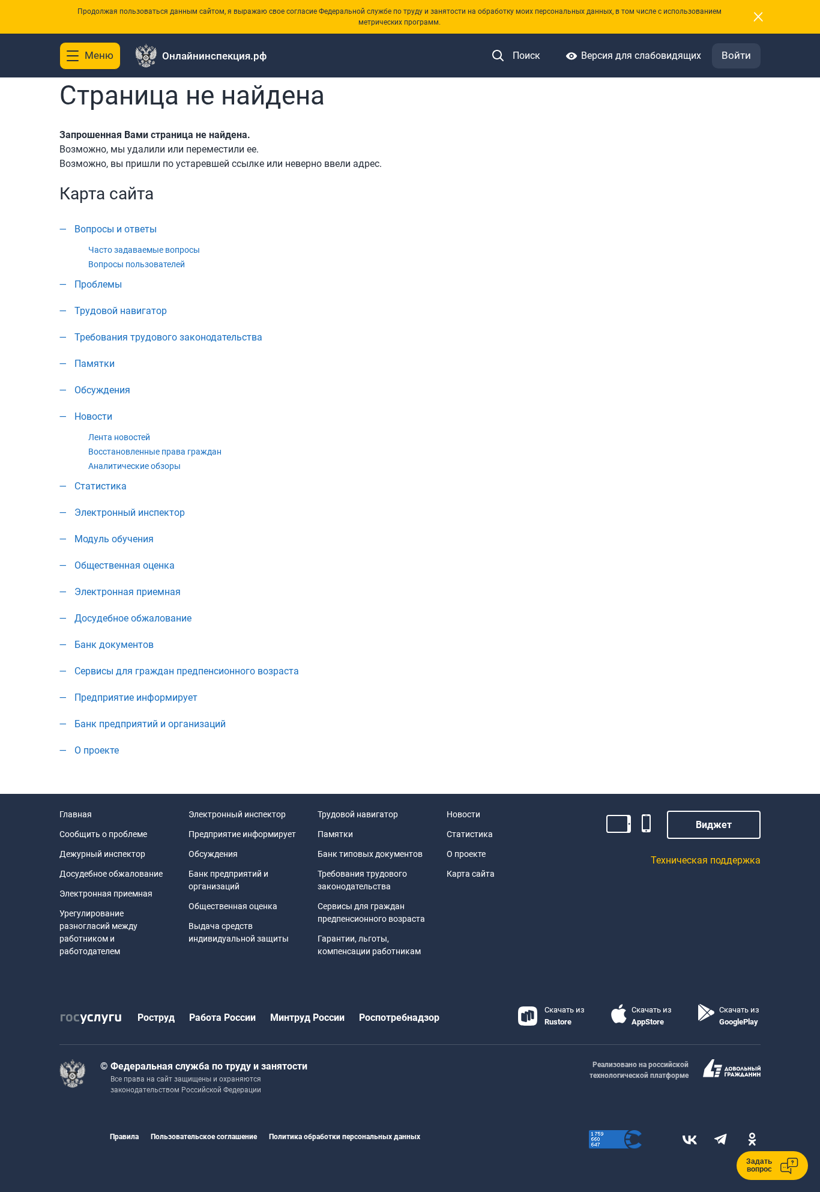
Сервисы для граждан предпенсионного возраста (186, 671)
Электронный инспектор (129, 512)
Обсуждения (102, 390)
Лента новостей (119, 437)
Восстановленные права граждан (155, 451)
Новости (93, 416)
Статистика (100, 486)
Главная (75, 814)
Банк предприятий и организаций (150, 724)
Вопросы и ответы (115, 229)
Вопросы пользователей (136, 264)
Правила (124, 1137)
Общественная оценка (124, 565)
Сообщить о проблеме (103, 834)
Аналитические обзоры (134, 466)
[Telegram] (721, 1139)
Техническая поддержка (706, 860)
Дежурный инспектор (102, 854)
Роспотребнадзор (399, 1017)
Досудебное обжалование (132, 618)
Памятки (94, 363)
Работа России (222, 1017)
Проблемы (98, 284)
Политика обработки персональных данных (344, 1137)
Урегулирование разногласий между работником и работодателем (98, 932)
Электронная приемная (127, 592)
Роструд (156, 1017)
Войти (736, 55)
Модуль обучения (114, 539)
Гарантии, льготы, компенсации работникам (369, 945)
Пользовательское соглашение (204, 1137)
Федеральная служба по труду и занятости (208, 1066)
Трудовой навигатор (120, 310)
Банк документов (114, 644)
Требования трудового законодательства (168, 337)
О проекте (96, 750)
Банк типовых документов (370, 854)
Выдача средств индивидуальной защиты (238, 932)
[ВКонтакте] (689, 1139)
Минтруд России (307, 1017)
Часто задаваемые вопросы (144, 250)
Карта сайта (471, 874)
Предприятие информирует (135, 697)
